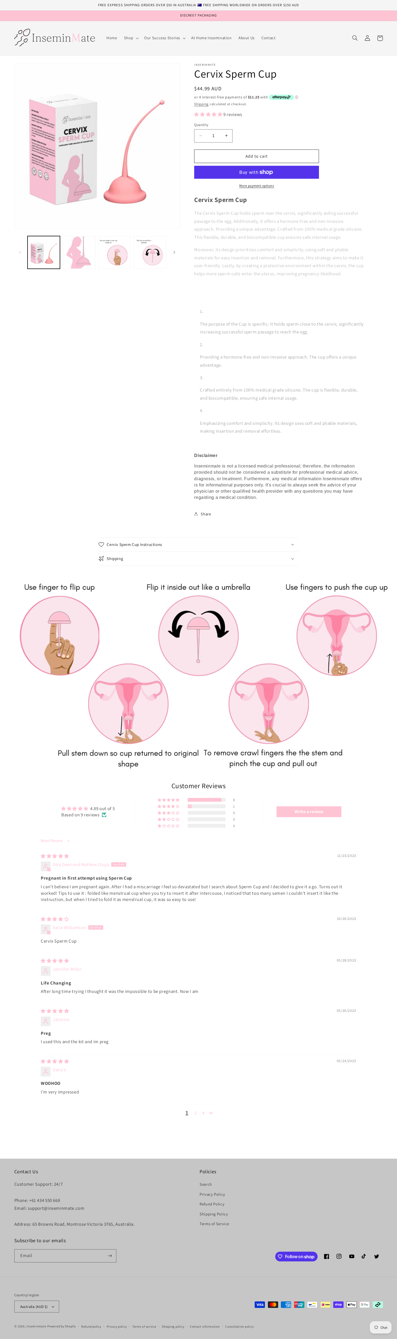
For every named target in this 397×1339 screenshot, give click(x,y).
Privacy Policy (212, 1194)
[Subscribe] (109, 1255)
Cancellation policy (239, 1326)
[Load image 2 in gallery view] (79, 252)
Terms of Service (214, 1223)
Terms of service (144, 1326)
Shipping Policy (214, 1214)
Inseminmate (36, 1326)
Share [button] (206, 513)
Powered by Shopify (61, 1326)
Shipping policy (173, 1326)
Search (206, 1184)
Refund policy (91, 1326)
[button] (130, 38)
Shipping (201, 104)
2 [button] (195, 1113)
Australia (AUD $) (34, 1306)
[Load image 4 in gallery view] (150, 252)
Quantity (201, 124)
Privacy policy (117, 1326)
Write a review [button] (309, 811)
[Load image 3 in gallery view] (114, 252)
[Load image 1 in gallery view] (44, 252)
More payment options (256, 185)
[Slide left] (20, 252)
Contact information (205, 1326)
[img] (55, 856)
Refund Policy (212, 1204)
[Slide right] (174, 252)
